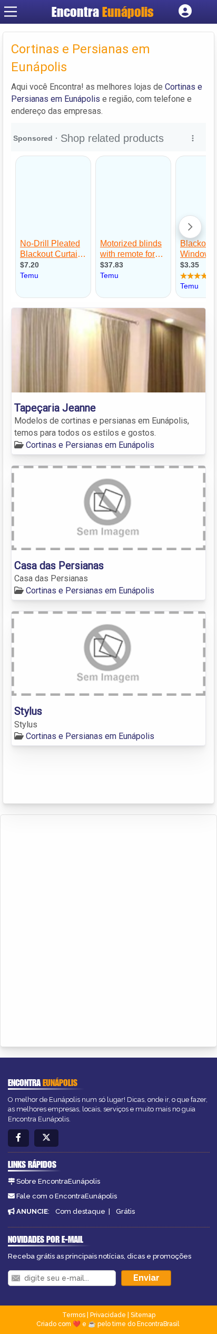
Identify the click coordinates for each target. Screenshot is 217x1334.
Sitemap (143, 1315)
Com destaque (80, 1211)
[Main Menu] (10, 11)
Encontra (103, 12)
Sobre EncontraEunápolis (58, 1181)
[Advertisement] (108, 929)
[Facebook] (18, 1138)
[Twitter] (46, 1138)
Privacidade (108, 1315)
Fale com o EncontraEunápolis (66, 1196)
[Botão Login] (185, 11)
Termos (73, 1315)
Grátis (125, 1211)
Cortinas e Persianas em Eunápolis (90, 445)
